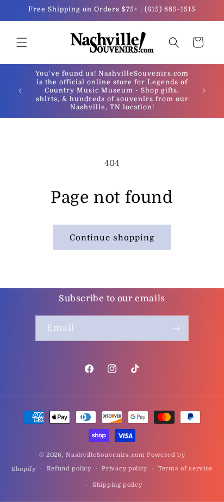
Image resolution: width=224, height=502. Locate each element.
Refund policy (69, 468)
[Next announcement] (204, 91)
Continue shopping (112, 238)
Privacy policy (124, 468)
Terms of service (185, 468)
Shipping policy (117, 484)
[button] (22, 42)
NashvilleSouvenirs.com (105, 454)
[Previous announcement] (20, 91)
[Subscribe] (176, 328)
